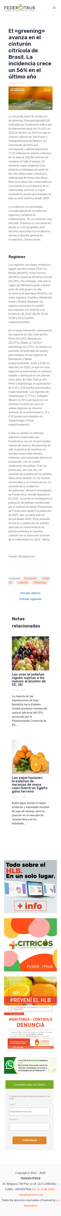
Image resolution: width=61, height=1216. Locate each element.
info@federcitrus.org (31, 1194)
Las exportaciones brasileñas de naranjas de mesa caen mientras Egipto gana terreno (29, 784)
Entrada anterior (30, 593)
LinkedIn (23, 582)
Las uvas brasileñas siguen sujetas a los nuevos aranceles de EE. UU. (29, 679)
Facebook (30, 578)
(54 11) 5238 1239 (43, 1189)
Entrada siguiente (30, 599)
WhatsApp (40, 582)
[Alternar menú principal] (54, 7)
